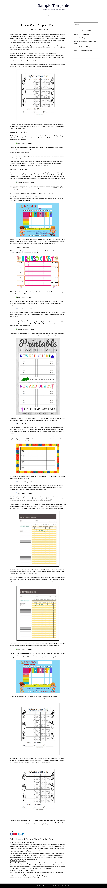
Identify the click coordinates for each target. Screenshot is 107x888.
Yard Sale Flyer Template (18, 861)
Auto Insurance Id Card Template (20, 852)
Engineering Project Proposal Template (22, 870)
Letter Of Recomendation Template (83, 50)
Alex (46, 29)
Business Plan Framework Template (83, 47)
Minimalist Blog (58, 885)
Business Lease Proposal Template (83, 34)
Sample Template (53, 5)
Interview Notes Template (80, 38)
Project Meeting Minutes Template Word (22, 842)
